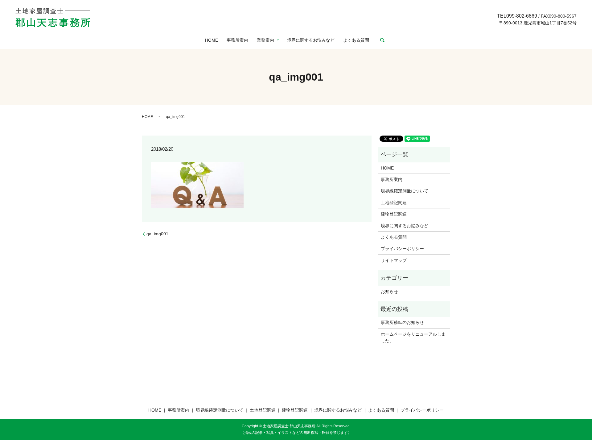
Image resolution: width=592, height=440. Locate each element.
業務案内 (265, 40)
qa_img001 (157, 233)
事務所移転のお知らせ (402, 322)
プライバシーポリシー (402, 248)
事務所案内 (237, 40)
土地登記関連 (394, 202)
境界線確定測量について (404, 190)
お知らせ (389, 291)
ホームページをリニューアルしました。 (413, 337)
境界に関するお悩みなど (311, 40)
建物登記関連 (394, 214)
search (382, 40)
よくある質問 (356, 40)
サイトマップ (394, 260)
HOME (211, 40)
